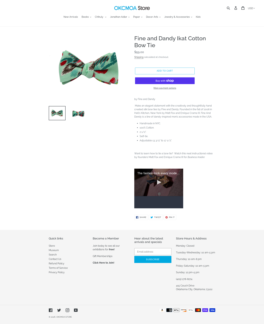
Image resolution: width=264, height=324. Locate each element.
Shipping (138, 57)
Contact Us (55, 259)
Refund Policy (56, 263)
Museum (54, 250)
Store (52, 245)
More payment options (165, 88)
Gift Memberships (102, 256)
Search (53, 254)
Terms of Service (58, 267)
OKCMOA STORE (64, 317)
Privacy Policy (57, 272)
